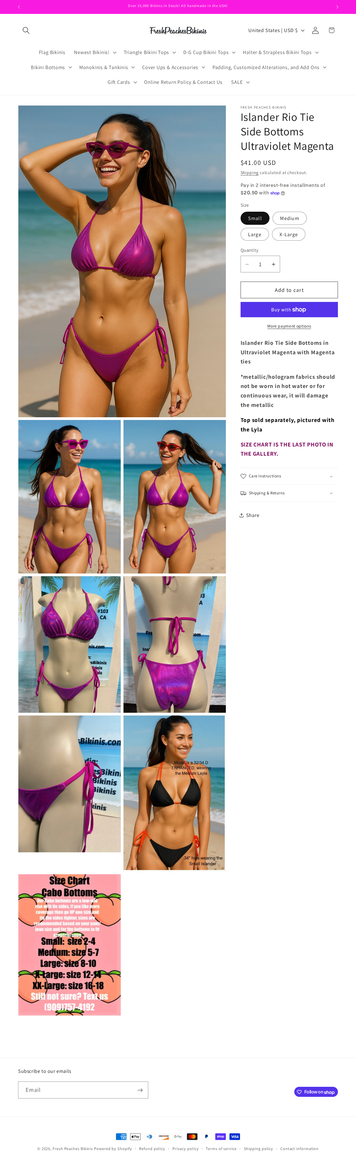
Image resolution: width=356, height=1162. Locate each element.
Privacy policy (185, 1148)
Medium (289, 218)
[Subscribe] (140, 1090)
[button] (26, 30)
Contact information (299, 1148)
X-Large (289, 234)
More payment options (289, 326)
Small (255, 218)
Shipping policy (258, 1148)
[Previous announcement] (19, 7)
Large (255, 234)
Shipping (250, 172)
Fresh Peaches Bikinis (73, 1148)
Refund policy (152, 1148)
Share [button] (252, 515)
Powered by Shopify (113, 1148)
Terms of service (221, 1148)
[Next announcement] (337, 7)
